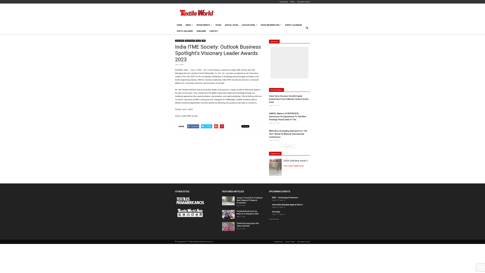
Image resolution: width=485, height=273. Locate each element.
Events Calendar (293, 25)
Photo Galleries (185, 31)
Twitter (292, 2)
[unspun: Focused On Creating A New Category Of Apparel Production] (228, 200)
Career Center (290, 242)
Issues (218, 25)
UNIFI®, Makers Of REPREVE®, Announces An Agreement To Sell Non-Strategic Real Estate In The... (288, 116)
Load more (289, 146)
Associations (248, 25)
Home (179, 25)
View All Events (274, 219)
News (188, 25)
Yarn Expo (276, 212)
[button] (307, 28)
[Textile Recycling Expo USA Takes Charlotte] (228, 226)
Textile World (179, 41)
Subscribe (201, 31)
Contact (213, 31)
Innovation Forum (303, 242)
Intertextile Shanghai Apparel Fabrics (287, 205)
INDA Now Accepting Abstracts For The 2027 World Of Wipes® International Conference (288, 134)
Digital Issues (231, 25)
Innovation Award (303, 2)
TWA (203, 41)
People (198, 41)
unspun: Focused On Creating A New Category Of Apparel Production (250, 200)
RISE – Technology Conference (285, 198)
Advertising (284, 2)
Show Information (270, 25)
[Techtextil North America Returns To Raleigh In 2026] (228, 214)
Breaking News (190, 41)
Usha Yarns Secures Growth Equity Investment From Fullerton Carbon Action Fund (289, 99)
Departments (203, 25)
